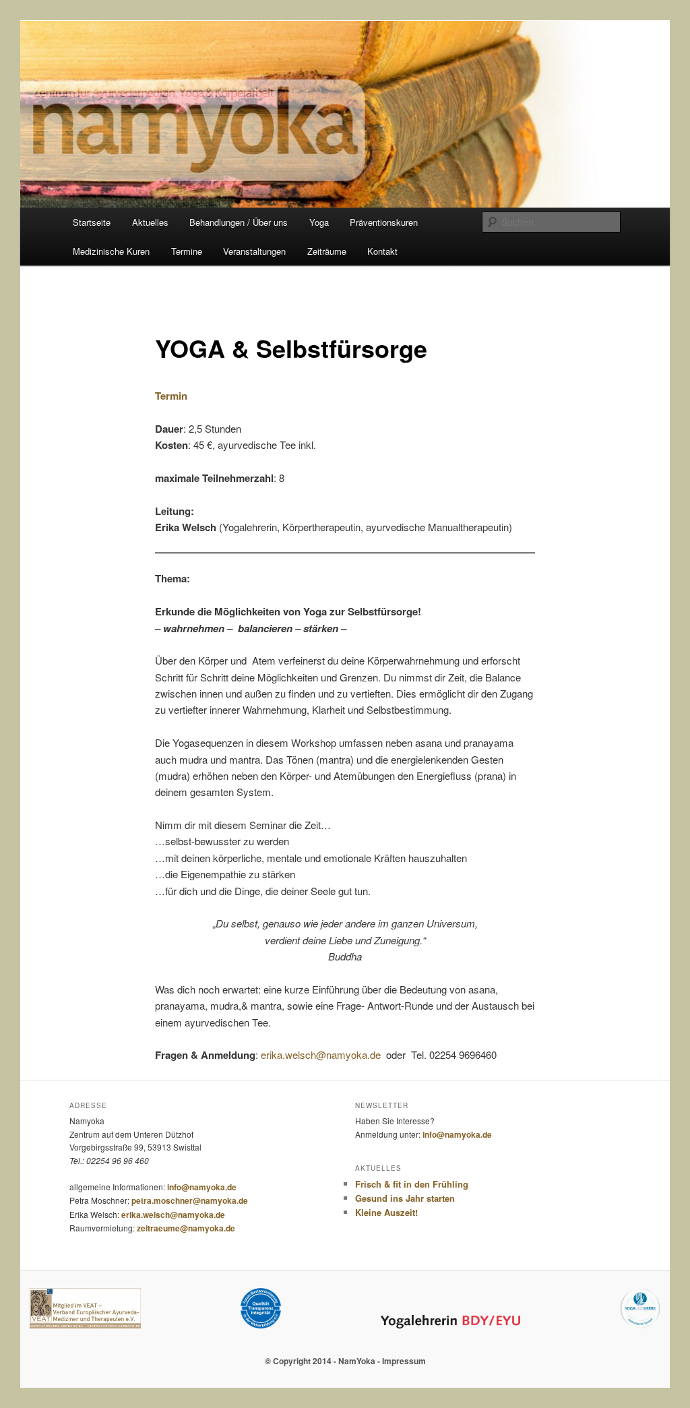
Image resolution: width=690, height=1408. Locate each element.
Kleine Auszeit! (386, 1212)
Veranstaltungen (254, 251)
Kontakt (382, 251)
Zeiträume (326, 251)
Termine (186, 251)
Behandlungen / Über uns (238, 222)
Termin (171, 395)
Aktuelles (150, 222)
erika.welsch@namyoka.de (321, 1054)
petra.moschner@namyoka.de (189, 1200)
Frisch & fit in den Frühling (411, 1183)
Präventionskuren (384, 222)
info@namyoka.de (202, 1187)
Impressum (404, 1361)
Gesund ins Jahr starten (405, 1198)
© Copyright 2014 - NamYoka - (323, 1361)
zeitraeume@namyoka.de (186, 1228)
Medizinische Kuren (111, 251)
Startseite (92, 222)
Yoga (319, 222)
